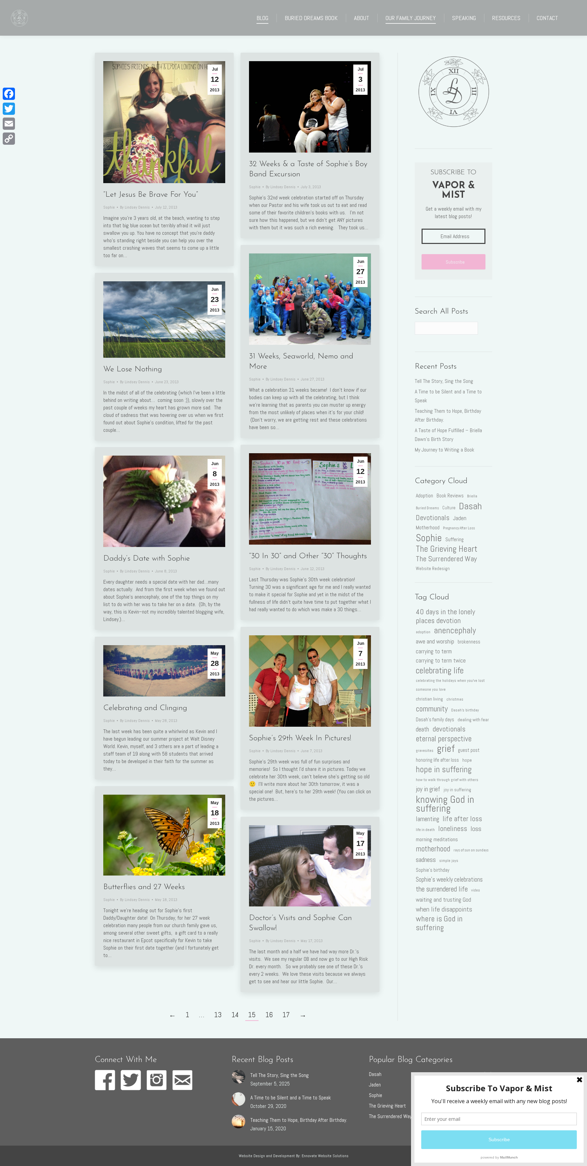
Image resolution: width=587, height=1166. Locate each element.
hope (467, 760)
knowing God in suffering (445, 804)
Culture (449, 508)
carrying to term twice (441, 660)
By (135, 207)
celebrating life (440, 670)
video (475, 890)
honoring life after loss (437, 760)
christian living (429, 699)
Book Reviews (450, 496)
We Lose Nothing (132, 369)
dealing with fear (473, 720)
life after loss (462, 818)
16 (269, 1014)
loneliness (452, 828)
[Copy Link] (8, 138)
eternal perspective (444, 739)
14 (234, 1014)
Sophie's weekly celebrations (449, 879)
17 (286, 1014)
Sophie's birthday (432, 870)
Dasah (470, 505)
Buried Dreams (427, 508)
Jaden (459, 518)
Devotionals (432, 517)
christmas (454, 699)
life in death (425, 830)
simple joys (448, 860)
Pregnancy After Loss (459, 528)
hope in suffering (444, 769)
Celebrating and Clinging (145, 708)
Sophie (109, 207)
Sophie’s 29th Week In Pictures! (300, 738)
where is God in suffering (439, 923)
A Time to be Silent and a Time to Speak (448, 396)
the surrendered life (442, 889)
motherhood (433, 849)
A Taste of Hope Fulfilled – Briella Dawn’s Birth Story (448, 435)
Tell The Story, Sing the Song (444, 381)
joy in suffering (457, 790)
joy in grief (428, 789)
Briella (472, 496)
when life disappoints (444, 909)
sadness (426, 859)
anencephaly (455, 630)
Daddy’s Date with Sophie (146, 559)
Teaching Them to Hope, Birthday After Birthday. (448, 415)
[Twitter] (8, 108)
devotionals (448, 729)
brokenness (469, 642)
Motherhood (428, 527)
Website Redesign (433, 568)
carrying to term (434, 651)
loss (475, 828)
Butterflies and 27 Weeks (144, 887)
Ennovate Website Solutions (325, 1156)
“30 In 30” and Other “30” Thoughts (308, 556)
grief (446, 748)
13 (218, 1014)
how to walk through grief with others (447, 779)
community (432, 708)
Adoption (424, 495)
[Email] (8, 123)
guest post (469, 750)
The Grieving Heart (446, 549)
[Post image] (238, 1076)
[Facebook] (8, 93)
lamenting (427, 819)
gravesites (424, 750)
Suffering (454, 539)
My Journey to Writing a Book (444, 449)
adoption (423, 632)
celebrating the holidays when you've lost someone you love (450, 685)
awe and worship (435, 641)
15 (252, 1014)
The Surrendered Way (446, 558)
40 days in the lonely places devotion (445, 616)
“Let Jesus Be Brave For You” (150, 195)
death (422, 729)
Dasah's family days (435, 720)
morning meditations (437, 839)
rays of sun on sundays (470, 850)
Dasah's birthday (465, 710)
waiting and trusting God (443, 899)
